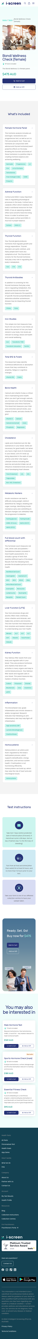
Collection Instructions (10, 1215)
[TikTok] (11, 1269)
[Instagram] (7, 1269)
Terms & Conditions (9, 1331)
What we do (6, 1163)
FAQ (3, 1167)
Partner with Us (7, 1182)
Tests (10, 20)
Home (4, 20)
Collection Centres (9, 1219)
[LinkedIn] (15, 1269)
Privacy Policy (7, 1326)
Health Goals (6, 1148)
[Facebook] (3, 1269)
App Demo (6, 1152)
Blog (3, 1211)
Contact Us (6, 1186)
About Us (5, 1177)
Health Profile (7, 1200)
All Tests (5, 1140)
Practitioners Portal (9, 1228)
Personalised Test (8, 1144)
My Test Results (7, 1196)
